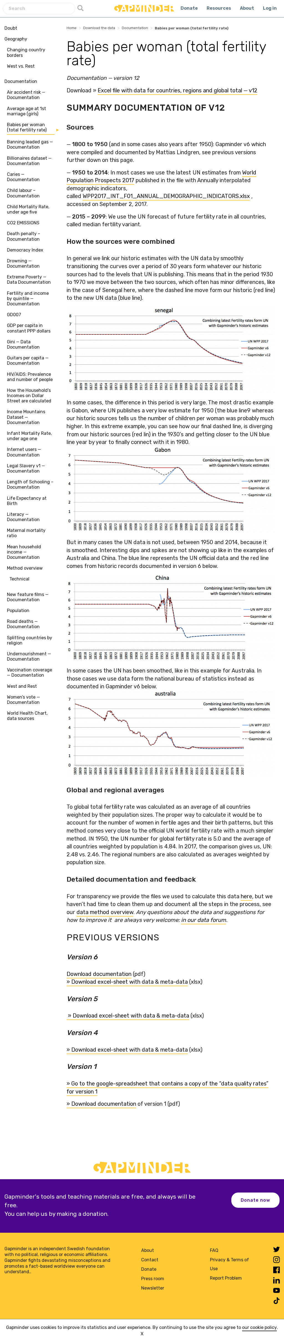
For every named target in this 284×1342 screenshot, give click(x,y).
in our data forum (203, 920)
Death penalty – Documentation (23, 236)
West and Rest (22, 686)
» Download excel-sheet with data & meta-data (127, 981)
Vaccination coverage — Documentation (29, 672)
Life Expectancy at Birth (27, 501)
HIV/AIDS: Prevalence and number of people (30, 377)
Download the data (99, 28)
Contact (149, 1259)
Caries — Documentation (23, 177)
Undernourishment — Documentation (29, 656)
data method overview (105, 912)
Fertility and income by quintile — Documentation (28, 298)
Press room (152, 1278)
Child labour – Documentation (23, 193)
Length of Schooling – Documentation (30, 484)
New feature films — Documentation (28, 597)
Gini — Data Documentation (23, 344)
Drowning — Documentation (23, 263)
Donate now (255, 1200)
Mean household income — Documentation (24, 552)
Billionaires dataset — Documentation (29, 161)
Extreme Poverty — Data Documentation (29, 279)
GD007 (14, 314)
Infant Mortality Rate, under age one (29, 436)
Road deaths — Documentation (23, 624)
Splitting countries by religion (29, 640)
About (247, 8)
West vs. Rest (21, 66)
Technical (19, 579)
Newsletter (152, 1288)
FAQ (214, 1250)
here (246, 896)
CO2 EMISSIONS (23, 222)
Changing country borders (26, 52)
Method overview (25, 568)
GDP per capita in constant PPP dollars (28, 328)
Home (72, 28)
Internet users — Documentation (24, 452)
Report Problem (226, 1278)
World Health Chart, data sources (27, 716)
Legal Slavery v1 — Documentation (26, 468)
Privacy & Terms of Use (229, 1264)
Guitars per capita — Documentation (28, 360)
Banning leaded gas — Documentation (30, 144)
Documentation (20, 81)
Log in (270, 8)
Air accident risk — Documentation (26, 95)
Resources (219, 8)
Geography (15, 39)
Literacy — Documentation (23, 517)
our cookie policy (259, 1327)
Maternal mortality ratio (26, 533)
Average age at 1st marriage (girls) (26, 111)
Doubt (10, 28)
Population (18, 610)
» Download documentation (101, 1103)
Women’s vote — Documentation (23, 699)
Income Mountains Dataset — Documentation (26, 417)
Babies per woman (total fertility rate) (27, 127)
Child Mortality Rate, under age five (28, 209)
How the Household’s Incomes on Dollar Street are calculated (29, 396)
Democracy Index (25, 250)
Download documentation (99, 974)
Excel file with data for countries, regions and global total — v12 (177, 90)
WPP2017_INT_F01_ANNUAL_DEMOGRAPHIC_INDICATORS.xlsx (166, 196)
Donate (189, 8)
